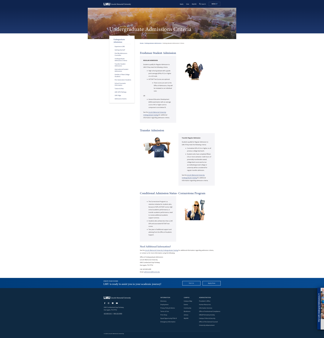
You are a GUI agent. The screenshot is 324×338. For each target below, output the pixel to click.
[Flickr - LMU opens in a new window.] (114, 303)
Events (186, 304)
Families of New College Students (122, 75)
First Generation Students (123, 80)
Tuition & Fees (119, 88)
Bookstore (187, 311)
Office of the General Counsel (208, 322)
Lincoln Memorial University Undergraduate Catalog (161, 250)
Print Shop (163, 315)
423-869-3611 (108, 313)
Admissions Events (121, 99)
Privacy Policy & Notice (167, 308)
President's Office (204, 301)
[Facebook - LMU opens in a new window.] (105, 303)
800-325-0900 (118, 313)
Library (186, 315)
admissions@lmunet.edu (152, 272)
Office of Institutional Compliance (209, 311)
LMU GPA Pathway (120, 92)
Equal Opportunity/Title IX (168, 318)
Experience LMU (120, 46)
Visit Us (191, 283)
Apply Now (211, 283)
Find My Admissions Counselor (121, 54)
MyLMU (194, 4)
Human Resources (205, 304)
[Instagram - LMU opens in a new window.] (109, 303)
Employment (164, 304)
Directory (163, 301)
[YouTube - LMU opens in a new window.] (118, 303)
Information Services (205, 308)
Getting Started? (120, 50)
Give (187, 4)
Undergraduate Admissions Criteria (121, 59)
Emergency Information (167, 322)
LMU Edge (118, 95)
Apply (181, 4)
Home (142, 43)
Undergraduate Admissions (153, 43)
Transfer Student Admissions (120, 65)
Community (187, 308)
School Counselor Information (120, 84)
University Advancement (207, 325)
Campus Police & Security (207, 318)
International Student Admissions (121, 70)
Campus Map (188, 301)
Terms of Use (164, 311)
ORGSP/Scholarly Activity (207, 315)
